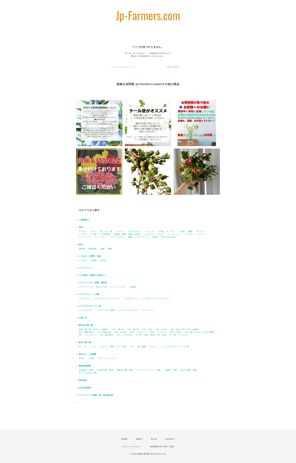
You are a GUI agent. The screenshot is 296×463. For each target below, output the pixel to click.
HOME (124, 439)
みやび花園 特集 (189, 370)
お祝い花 (83, 318)
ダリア (161, 234)
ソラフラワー (148, 310)
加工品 (103, 260)
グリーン (154, 347)
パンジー (201, 234)
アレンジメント (86, 268)
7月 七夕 (147, 329)
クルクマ (120, 231)
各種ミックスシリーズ (138, 237)
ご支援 (91, 358)
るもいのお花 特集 (88, 373)
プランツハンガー (118, 287)
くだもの (83, 260)
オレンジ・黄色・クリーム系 (113, 347)
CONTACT (170, 439)
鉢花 (81, 244)
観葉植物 (93, 249)
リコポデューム (131, 299)
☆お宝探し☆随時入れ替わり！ (93, 275)
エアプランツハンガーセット (108, 299)
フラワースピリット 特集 (149, 370)
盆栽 (102, 249)
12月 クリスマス (158, 332)
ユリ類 (182, 231)
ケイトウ (150, 231)
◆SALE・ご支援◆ (88, 354)
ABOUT (139, 439)
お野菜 (94, 260)
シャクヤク (149, 234)
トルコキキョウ (135, 231)
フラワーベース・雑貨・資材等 (93, 282)
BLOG (154, 439)
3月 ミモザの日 (124, 335)
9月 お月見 (120, 332)
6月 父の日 (133, 329)
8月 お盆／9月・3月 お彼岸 (184, 329)
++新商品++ (84, 220)
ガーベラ (200, 231)
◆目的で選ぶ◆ (86, 325)
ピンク (93, 347)
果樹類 (82, 249)
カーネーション (174, 234)
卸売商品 (83, 380)
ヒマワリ (171, 231)
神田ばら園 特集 (125, 370)
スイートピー (101, 237)
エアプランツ (85, 299)
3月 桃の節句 (106, 335)
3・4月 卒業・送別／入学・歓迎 (151, 335)
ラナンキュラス (117, 237)
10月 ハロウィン (138, 332)
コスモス (83, 234)
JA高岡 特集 (170, 370)
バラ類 (160, 231)
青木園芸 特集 (86, 370)
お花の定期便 (85, 388)
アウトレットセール (107, 358)
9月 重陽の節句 (86, 332)
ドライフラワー (86, 310)
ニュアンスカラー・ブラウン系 (175, 347)
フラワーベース (86, 287)
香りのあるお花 (169, 237)
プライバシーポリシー (132, 446)
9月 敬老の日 (104, 332)
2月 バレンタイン (87, 335)
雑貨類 (133, 287)
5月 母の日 (118, 329)
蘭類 (190, 231)
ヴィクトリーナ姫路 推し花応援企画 (96, 395)
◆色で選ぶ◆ (85, 342)
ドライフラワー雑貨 (106, 310)
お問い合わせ (173, 67)
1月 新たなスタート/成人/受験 (199, 332)
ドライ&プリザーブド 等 (90, 306)
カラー (94, 231)
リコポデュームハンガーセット (156, 299)
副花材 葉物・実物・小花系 (127, 234)
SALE (81, 358)
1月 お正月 (175, 332)
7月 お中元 (161, 329)
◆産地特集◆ (85, 366)
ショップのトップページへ (123, 67)
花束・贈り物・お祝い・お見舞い (94, 329)
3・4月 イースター (179, 335)
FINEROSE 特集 (105, 370)
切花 (81, 227)
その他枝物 (105, 234)
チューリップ (85, 237)
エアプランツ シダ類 (89, 294)
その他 (94, 234)
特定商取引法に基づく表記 (162, 446)
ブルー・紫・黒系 (138, 347)
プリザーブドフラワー (128, 310)
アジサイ (83, 231)
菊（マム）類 (106, 231)
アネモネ (189, 234)
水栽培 (155, 237)
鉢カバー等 (102, 287)
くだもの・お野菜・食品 (90, 256)
